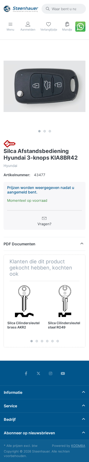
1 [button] (39, 131)
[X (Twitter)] (38, 373)
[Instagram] (51, 373)
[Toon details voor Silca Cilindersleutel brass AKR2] (24, 301)
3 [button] (50, 131)
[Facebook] (26, 373)
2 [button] (44, 131)
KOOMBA (78, 446)
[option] (44, 86)
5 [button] (52, 341)
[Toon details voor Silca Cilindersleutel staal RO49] (64, 301)
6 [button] (57, 341)
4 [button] (47, 341)
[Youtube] (63, 373)
